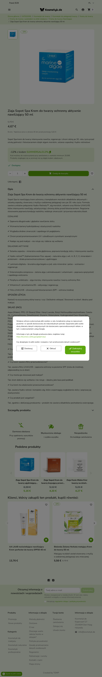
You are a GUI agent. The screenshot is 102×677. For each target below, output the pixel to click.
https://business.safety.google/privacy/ (30, 336)
